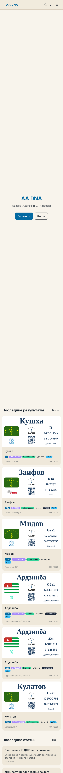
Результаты (24, 216)
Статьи (41, 216)
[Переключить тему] (51, 4)
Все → (55, 410)
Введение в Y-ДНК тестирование (27, 750)
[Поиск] (45, 4)
